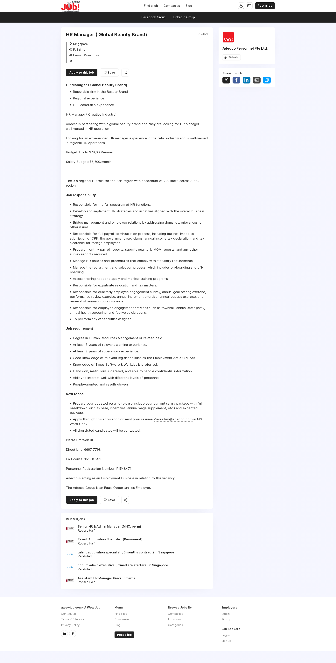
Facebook (72, 633)
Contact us (68, 614)
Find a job (151, 6)
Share (236, 80)
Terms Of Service (72, 619)
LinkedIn (64, 633)
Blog (189, 6)
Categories (175, 625)
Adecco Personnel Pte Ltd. (245, 48)
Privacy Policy (70, 625)
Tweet (226, 80)
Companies (172, 6)
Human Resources (86, 55)
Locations (174, 619)
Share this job (125, 72)
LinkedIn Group (184, 17)
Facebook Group (153, 17)
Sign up (226, 619)
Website (233, 57)
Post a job (265, 5)
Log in (225, 614)
